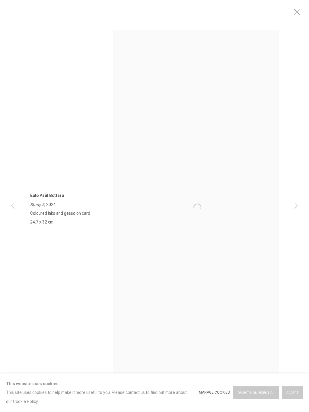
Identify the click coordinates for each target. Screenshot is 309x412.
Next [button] (296, 206)
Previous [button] (13, 206)
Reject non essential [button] (256, 393)
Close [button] (295, 13)
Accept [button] (292, 393)
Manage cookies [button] (214, 392)
